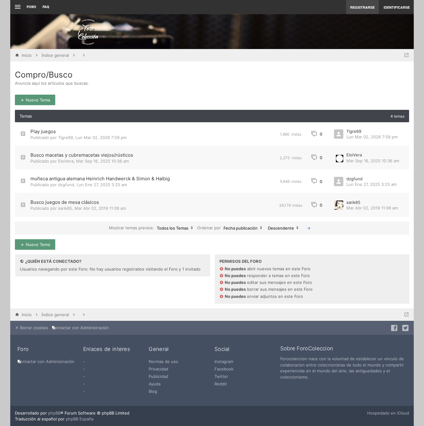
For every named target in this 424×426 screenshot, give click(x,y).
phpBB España (79, 418)
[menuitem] (81, 328)
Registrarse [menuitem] (362, 7)
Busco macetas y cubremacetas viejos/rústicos (81, 155)
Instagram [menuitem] (223, 361)
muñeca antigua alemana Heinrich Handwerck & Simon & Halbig (100, 179)
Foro (31, 7)
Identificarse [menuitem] (397, 7)
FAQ (46, 7)
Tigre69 (65, 137)
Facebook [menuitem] (223, 368)
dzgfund (66, 184)
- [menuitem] (84, 361)
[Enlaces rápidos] (17, 7)
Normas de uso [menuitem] (163, 361)
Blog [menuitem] (153, 391)
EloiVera (66, 161)
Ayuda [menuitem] (154, 383)
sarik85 (65, 208)
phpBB (54, 412)
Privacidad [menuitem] (158, 368)
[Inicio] (88, 32)
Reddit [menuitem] (220, 383)
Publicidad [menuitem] (158, 376)
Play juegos (43, 131)
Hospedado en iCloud (388, 412)
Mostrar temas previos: (148, 227)
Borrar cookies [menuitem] (33, 327)
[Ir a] (406, 55)
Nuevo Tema (37, 99)
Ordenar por (227, 227)
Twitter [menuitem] (221, 376)
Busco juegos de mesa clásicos (64, 202)
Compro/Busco (44, 74)
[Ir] (309, 228)
